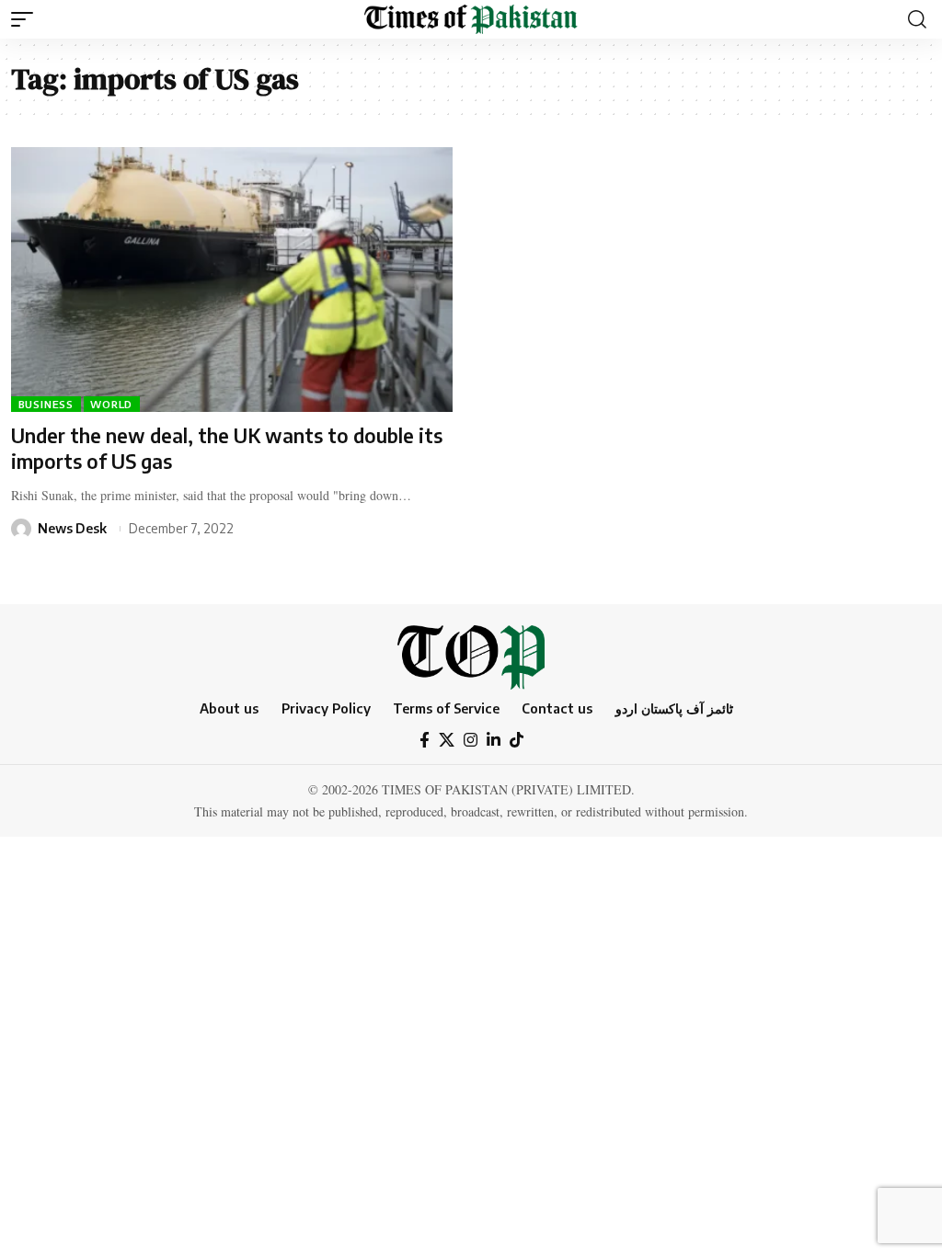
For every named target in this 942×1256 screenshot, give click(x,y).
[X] (446, 740)
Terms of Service (446, 708)
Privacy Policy (326, 708)
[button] (26, 19)
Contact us (557, 708)
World (111, 404)
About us (229, 708)
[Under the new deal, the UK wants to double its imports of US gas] (232, 279)
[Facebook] (424, 740)
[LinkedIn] (493, 740)
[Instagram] (470, 740)
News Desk (72, 528)
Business (46, 404)
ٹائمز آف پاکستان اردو (674, 708)
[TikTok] (516, 740)
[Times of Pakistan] (470, 19)
